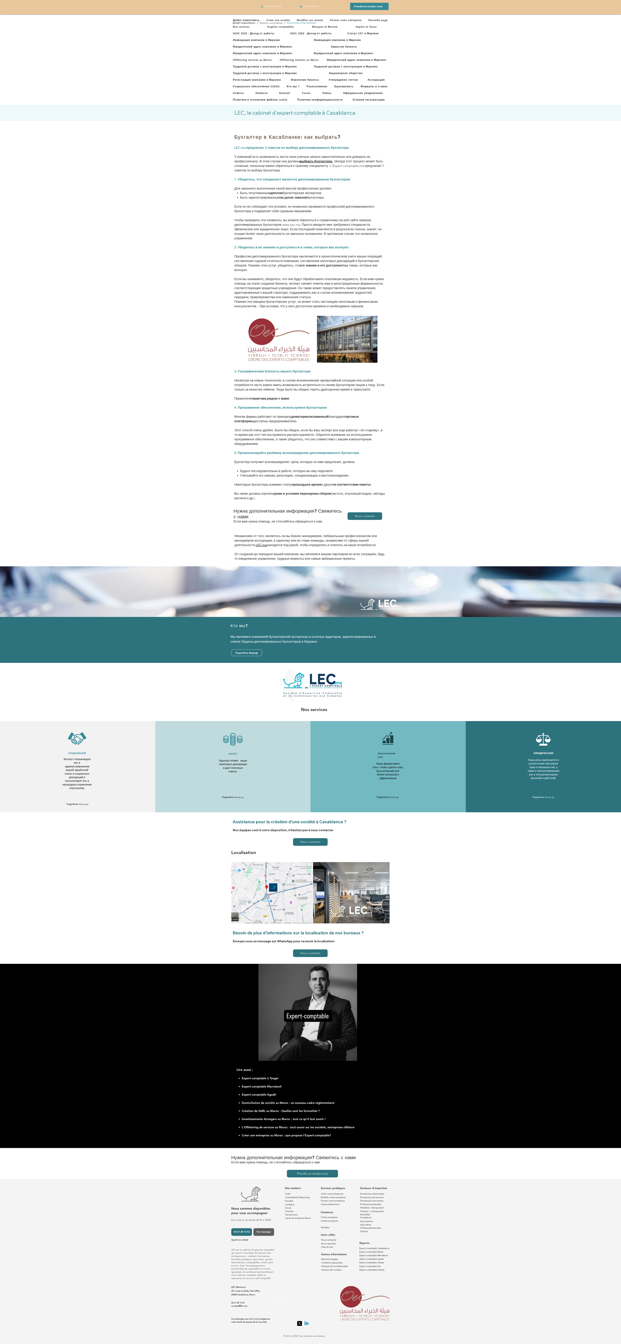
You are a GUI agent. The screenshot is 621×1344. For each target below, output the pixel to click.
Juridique (289, 1204)
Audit (287, 1193)
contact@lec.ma (282, 1298)
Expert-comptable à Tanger (260, 1078)
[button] (278, 20)
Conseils (289, 1211)
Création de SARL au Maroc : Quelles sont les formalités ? (281, 1111)
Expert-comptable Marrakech (262, 1086)
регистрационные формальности (358, 283)
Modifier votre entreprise (333, 1197)
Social (288, 1208)
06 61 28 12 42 (238, 1302)
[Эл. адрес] (301, 7)
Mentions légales (329, 1259)
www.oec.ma (291, 225)
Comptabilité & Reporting (297, 1197)
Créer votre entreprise (332, 1193)
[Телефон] (262, 6)
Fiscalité (289, 1201)
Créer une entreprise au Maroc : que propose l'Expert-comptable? (286, 1135)
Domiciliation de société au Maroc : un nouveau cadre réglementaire (288, 1103)
